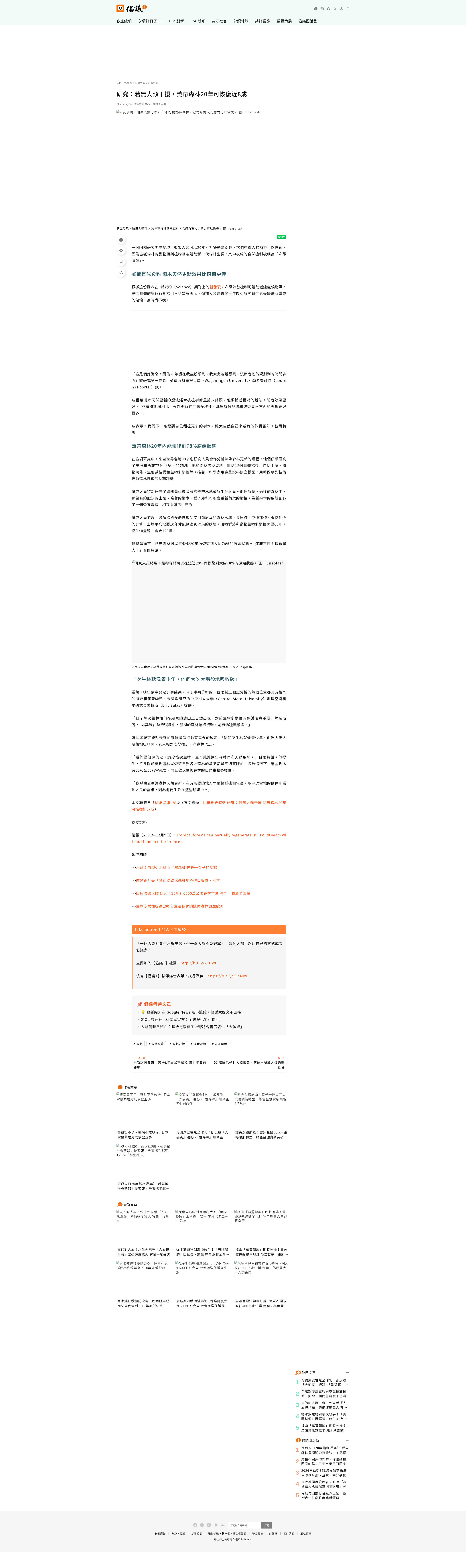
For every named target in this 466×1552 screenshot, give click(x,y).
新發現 (215, 286)
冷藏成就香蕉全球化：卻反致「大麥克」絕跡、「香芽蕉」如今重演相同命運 (202, 1135)
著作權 (226, 1533)
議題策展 (284, 20)
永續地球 (241, 20)
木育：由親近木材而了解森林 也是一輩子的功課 (176, 867)
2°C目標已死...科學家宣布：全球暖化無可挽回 (180, 1019)
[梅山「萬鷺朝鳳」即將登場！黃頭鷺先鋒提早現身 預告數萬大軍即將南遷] (261, 1228)
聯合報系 (257, 1533)
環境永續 (200, 1044)
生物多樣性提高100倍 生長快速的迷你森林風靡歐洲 (180, 906)
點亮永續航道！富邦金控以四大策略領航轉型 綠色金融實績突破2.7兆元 (261, 1135)
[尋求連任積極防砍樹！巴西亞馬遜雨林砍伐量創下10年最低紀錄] (143, 1279)
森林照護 (157, 1044)
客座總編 (124, 20)
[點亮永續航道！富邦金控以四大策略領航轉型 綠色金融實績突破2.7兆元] (261, 1110)
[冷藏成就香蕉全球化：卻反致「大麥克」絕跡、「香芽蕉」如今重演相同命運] (202, 1110)
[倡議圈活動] (348, 1440)
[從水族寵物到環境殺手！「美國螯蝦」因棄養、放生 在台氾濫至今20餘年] (202, 1228)
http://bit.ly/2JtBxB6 (200, 962)
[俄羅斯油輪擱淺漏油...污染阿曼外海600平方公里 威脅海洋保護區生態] (202, 1279)
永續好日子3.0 (150, 20)
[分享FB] (121, 239)
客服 (182, 1533)
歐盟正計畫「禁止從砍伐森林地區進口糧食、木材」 (180, 880)
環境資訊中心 (166, 802)
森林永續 (179, 1044)
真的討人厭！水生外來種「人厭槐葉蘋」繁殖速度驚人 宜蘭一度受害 (143, 1252)
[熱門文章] (348, 1372)
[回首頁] (131, 8)
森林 (140, 1044)
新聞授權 (196, 1533)
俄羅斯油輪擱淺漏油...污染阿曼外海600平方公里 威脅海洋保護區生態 (202, 1303)
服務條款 (213, 1533)
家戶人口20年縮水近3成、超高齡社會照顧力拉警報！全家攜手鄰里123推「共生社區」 (143, 1186)
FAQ (174, 1533)
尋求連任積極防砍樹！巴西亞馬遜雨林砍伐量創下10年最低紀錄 (143, 1303)
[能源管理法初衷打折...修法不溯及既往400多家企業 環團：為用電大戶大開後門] (261, 1279)
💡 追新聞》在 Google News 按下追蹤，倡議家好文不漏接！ (193, 1012)
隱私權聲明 (239, 1533)
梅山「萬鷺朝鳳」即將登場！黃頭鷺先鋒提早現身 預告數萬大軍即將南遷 (261, 1252)
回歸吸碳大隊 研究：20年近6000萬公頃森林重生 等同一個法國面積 (193, 893)
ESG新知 (197, 20)
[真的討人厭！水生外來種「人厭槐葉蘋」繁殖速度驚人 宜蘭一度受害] (143, 1228)
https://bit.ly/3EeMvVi (228, 975)
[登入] (341, 9)
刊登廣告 (160, 1533)
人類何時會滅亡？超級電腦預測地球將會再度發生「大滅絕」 (192, 1026)
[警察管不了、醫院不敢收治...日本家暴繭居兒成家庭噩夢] (143, 1110)
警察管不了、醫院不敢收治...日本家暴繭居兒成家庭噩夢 (143, 1134)
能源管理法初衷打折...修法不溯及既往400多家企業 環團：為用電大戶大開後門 (261, 1303)
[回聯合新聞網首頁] (120, 8)
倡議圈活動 (307, 20)
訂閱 (266, 1525)
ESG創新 (176, 20)
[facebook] (316, 9)
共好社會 (219, 20)
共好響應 (262, 20)
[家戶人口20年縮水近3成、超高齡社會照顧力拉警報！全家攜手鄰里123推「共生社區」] (143, 1162)
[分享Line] (121, 250)
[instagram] (322, 9)
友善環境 (221, 1044)
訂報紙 (273, 1533)
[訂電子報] (335, 9)
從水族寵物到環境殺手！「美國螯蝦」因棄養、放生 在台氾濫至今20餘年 (202, 1252)
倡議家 (128, 83)
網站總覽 (305, 1533)
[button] (348, 9)
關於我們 (288, 1533)
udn (119, 83)
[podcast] (328, 9)
